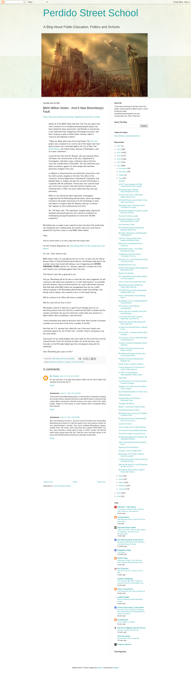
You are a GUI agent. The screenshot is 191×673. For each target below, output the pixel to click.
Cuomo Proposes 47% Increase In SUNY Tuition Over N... (132, 368)
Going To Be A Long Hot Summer (131, 364)
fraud (74, 362)
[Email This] (84, 358)
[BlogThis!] (86, 358)
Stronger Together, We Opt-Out (128, 630)
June (121, 178)
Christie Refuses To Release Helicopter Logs (129, 399)
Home (75, 482)
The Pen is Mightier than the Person (131, 628)
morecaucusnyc (123, 636)
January (122, 489)
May (120, 476)
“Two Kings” (121, 552)
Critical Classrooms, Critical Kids (130, 608)
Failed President (125, 395)
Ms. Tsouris (54, 376)
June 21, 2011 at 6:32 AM (69, 376)
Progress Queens (124, 644)
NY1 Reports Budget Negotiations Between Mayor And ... (131, 229)
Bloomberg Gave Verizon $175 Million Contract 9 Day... (133, 414)
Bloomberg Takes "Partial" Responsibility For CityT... (129, 191)
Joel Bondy (80, 362)
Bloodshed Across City (127, 265)
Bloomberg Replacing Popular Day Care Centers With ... (132, 354)
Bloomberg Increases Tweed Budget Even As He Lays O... (132, 419)
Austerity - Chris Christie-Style (130, 451)
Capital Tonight (123, 597)
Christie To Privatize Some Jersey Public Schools (131, 349)
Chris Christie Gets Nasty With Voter (132, 282)
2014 (119, 156)
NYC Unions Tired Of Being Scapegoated (129, 307)
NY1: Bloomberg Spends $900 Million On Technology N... (133, 277)
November (123, 172)
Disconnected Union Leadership (128, 638)
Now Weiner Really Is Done (129, 410)
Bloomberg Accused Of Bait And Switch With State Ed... (131, 286)
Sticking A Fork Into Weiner (129, 447)
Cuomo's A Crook (125, 424)
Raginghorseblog (124, 550)
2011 (119, 166)
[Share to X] (89, 358)
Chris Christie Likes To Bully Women (132, 427)
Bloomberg (53, 362)
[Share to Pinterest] (94, 358)
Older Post (101, 482)
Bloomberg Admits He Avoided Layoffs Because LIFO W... (133, 212)
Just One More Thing (126, 225)
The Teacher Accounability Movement (133, 430)
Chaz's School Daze (125, 589)
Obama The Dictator (126, 273)
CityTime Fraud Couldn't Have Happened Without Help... (130, 239)
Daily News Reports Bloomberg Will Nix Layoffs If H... (132, 323)
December (123, 168)
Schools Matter (123, 517)
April (121, 479)
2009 (119, 496)
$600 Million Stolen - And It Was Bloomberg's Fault (131, 250)
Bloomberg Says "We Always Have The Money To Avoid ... (132, 206)
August (122, 175)
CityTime (94, 141)
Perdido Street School (90, 12)
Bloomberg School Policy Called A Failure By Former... (131, 471)
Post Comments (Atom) (62, 486)
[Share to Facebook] (92, 358)
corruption (67, 362)
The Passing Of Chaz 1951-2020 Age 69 (131, 591)
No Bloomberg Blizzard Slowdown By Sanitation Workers (133, 438)
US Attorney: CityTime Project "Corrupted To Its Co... (130, 255)
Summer (122, 181)
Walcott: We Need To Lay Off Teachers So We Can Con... (133, 466)
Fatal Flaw (122, 378)
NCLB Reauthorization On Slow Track (133, 392)
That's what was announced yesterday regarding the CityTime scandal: (71, 117)
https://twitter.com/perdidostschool (127, 136)
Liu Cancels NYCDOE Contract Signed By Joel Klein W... (130, 318)
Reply (52, 385)
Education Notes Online (126, 528)
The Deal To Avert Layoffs (128, 216)
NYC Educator (123, 569)
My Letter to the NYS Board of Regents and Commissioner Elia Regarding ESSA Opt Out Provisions (130, 612)
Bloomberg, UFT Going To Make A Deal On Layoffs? (131, 455)
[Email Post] (79, 358)
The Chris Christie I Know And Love (132, 434)
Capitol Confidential (125, 579)
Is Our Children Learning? (126, 622)
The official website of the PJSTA (130, 540)
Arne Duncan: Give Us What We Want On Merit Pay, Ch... (133, 339)
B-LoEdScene (122, 620)
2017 (119, 146)
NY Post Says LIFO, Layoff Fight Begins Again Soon (131, 196)
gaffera (99, 668)
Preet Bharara (54, 149)
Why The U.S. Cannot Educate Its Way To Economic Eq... (133, 260)
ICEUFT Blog (122, 558)
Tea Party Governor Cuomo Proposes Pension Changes (133, 382)
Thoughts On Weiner (126, 404)
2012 (119, 162)
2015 (119, 153)
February (122, 486)
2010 (119, 493)
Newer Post (48, 482)
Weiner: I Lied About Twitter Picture (132, 407)
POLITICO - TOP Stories (126, 507)
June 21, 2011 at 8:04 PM (69, 417)
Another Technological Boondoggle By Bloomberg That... (133, 269)
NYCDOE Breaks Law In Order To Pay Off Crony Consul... (133, 201)
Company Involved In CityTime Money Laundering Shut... (133, 460)
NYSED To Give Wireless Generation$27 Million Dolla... (131, 374)
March (121, 482)
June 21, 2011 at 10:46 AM (70, 393)
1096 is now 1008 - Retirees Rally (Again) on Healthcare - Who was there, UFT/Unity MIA (131, 532)
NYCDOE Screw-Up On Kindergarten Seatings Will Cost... (133, 291)
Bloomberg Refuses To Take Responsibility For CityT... (129, 220)
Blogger (116, 668)
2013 (119, 159)
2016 (119, 149)
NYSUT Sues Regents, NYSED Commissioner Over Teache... (131, 185)
